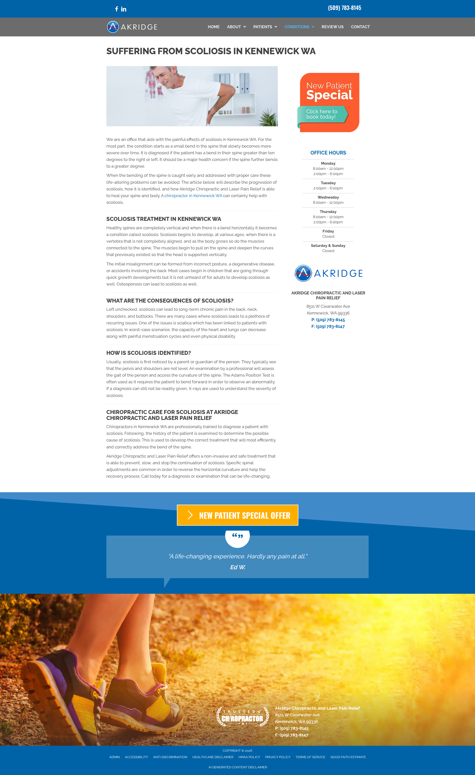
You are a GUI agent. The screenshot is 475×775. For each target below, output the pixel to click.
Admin (114, 757)
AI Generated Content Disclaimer (238, 767)
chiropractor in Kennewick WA (193, 195)
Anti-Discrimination (170, 757)
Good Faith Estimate (348, 757)
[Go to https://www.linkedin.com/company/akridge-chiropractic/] (123, 9)
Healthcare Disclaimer (212, 757)
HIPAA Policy (249, 757)
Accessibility (136, 757)
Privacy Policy (277, 757)
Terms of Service (310, 757)
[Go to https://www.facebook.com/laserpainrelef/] (116, 9)
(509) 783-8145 (344, 7)
